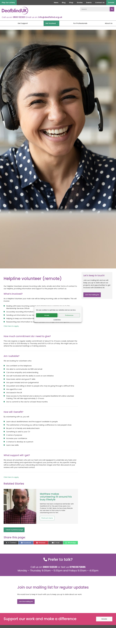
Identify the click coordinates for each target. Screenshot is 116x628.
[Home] (2, 23)
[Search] (112, 9)
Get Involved (50, 23)
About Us (108, 23)
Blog (63, 2)
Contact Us (99, 2)
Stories (80, 2)
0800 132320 (19, 17)
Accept (46, 315)
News (56, 2)
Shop (71, 2)
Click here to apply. (11, 326)
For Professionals (80, 23)
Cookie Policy (57, 319)
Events (89, 2)
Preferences (69, 315)
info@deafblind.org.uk (50, 17)
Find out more (47, 518)
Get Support (23, 23)
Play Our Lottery (8, 2)
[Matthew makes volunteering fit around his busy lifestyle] (20, 524)
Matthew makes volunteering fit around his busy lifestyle (56, 496)
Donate (111, 2)
